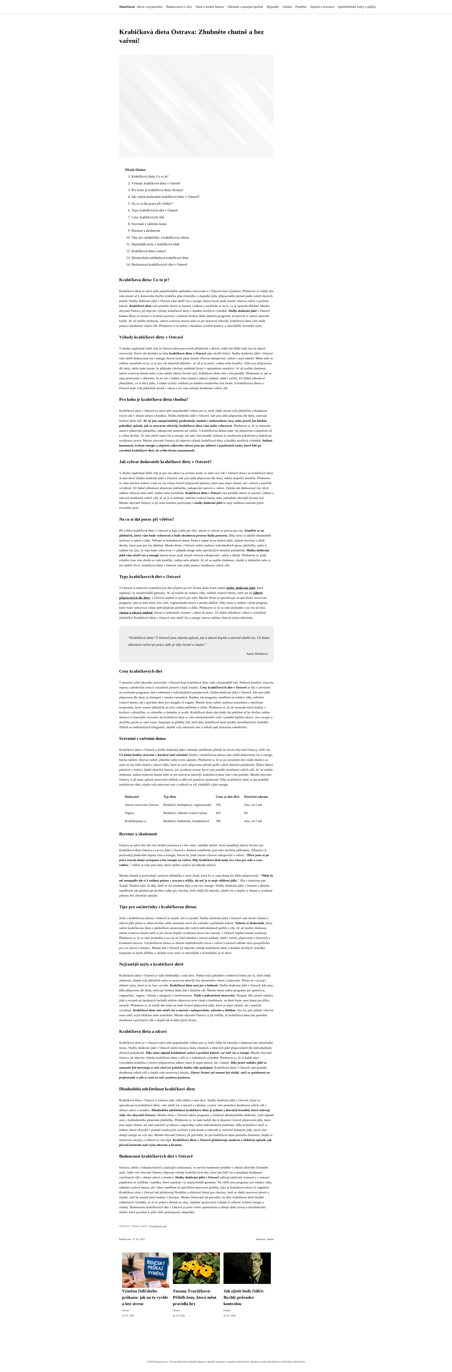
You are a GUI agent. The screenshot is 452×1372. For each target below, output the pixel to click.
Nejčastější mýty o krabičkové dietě (155, 244)
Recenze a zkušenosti (146, 230)
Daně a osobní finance (210, 6)
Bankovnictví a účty (179, 6)
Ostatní (287, 6)
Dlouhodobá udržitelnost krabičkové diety (160, 258)
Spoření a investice (322, 6)
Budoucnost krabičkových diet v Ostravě (159, 264)
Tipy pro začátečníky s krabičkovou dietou (160, 237)
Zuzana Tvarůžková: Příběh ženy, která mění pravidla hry (194, 1297)
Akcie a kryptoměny (150, 6)
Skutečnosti (127, 6)
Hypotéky (273, 6)
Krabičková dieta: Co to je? (150, 176)
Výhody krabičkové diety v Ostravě (156, 183)
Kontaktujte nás (158, 1225)
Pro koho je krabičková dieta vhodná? (157, 190)
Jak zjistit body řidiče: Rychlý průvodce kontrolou (244, 1297)
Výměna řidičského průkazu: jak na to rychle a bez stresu (145, 1297)
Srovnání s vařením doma (149, 224)
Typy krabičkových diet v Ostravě (155, 210)
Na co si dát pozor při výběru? (152, 203)
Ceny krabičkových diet (148, 217)
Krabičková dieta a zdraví (149, 251)
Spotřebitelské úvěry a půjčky (357, 6)
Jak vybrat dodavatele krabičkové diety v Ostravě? (166, 197)
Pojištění (301, 6)
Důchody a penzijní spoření (245, 6)
